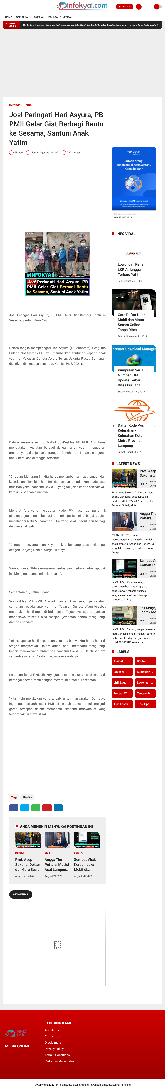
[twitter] (10, 7)
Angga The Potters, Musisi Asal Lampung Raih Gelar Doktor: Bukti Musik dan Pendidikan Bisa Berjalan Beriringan (58, 25)
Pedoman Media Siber (59, 1061)
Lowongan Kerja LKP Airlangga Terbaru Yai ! (131, 269)
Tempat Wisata (123, 693)
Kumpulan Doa (146, 671)
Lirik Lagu (120, 682)
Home (8, 17)
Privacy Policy (54, 1049)
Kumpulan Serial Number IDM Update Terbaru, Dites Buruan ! (131, 377)
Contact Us (52, 1036)
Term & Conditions (57, 1055)
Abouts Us (52, 1030)
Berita (28, 105)
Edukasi (119, 671)
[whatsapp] (35, 807)
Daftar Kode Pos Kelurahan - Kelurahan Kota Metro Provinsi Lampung (131, 435)
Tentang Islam (146, 693)
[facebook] (4, 7)
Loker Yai (38, 17)
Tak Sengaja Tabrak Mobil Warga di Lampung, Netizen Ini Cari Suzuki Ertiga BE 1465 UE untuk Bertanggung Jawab (150, 610)
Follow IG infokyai (60, 17)
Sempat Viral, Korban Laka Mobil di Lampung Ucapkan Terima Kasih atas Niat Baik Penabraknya (85, 864)
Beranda (14, 105)
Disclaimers (53, 1042)
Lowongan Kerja (146, 682)
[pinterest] (47, 807)
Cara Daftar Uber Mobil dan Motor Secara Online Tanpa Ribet (131, 322)
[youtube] (21, 7)
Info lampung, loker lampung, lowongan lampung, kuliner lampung (93, 1084)
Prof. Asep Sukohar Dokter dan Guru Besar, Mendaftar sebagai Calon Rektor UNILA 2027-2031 (27, 864)
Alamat (118, 661)
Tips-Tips (143, 704)
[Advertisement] (82, 63)
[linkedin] (58, 807)
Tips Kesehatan (123, 704)
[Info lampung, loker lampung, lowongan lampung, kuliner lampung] (82, 11)
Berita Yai (22, 17)
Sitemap (124, 6)
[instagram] (15, 7)
